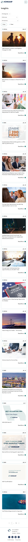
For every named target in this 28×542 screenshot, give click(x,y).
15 (16, 523)
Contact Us (14, 531)
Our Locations (15, 529)
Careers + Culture (16, 533)
